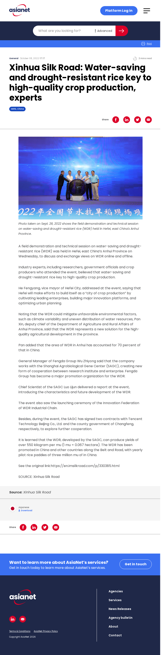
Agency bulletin (120, 618)
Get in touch (136, 564)
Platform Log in (118, 10)
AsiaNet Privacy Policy (46, 631)
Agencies (116, 591)
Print (149, 43)
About (113, 626)
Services (115, 600)
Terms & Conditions (19, 631)
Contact (115, 635)
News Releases (120, 609)
